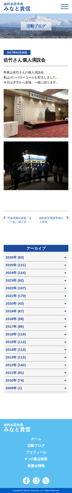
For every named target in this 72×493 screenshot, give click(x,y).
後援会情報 (36, 466)
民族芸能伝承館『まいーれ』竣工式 (19, 219)
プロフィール (36, 452)
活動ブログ (36, 445)
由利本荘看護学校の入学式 (51, 219)
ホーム (36, 439)
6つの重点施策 (36, 459)
